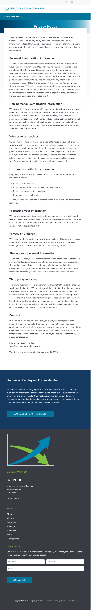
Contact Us (12, 492)
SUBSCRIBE (19, 579)
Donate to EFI (13, 498)
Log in (79, 2)
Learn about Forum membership (30, 414)
